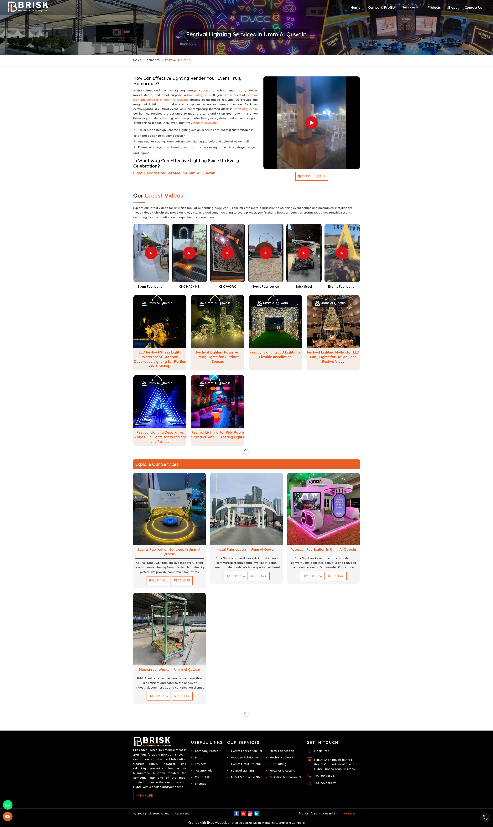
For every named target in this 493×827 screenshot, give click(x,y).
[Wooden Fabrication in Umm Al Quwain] (323, 509)
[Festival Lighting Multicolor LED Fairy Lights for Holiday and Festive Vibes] (333, 321)
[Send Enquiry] (8, 816)
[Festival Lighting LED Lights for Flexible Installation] (275, 321)
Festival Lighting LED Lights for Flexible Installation (275, 354)
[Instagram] (250, 813)
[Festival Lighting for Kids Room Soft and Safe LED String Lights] (217, 401)
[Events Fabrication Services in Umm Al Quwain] (169, 509)
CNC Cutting (278, 764)
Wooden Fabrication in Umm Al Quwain (323, 549)
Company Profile (381, 7)
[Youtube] (243, 813)
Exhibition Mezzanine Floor (286, 777)
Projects (434, 7)
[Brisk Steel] (45, 6)
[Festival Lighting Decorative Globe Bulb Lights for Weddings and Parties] (159, 401)
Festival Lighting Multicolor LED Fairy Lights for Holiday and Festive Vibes (333, 357)
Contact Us (473, 7)
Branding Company (292, 822)
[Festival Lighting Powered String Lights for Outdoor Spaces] (217, 321)
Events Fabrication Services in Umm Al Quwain (169, 551)
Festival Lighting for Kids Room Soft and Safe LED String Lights (217, 434)
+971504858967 (325, 776)
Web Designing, (242, 822)
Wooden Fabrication (245, 757)
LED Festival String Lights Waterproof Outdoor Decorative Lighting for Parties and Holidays (160, 359)
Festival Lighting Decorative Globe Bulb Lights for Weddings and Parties (159, 437)
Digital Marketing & (265, 822)
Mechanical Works (282, 757)
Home (355, 7)
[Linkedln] (256, 813)
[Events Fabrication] (342, 253)
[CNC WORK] (227, 253)
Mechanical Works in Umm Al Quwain (169, 669)
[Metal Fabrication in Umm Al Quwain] (246, 509)
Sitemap (200, 783)
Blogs (452, 7)
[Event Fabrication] (311, 122)
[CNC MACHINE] (189, 253)
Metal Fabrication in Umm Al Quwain (246, 549)
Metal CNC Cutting (282, 770)
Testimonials (203, 770)
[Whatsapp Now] (485, 817)
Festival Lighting (242, 770)
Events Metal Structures (247, 764)
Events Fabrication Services (247, 751)
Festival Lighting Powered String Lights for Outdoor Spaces (217, 357)
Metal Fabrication (282, 751)
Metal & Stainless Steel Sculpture (247, 777)
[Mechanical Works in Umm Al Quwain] (169, 629)
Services (153, 60)
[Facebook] (236, 813)
